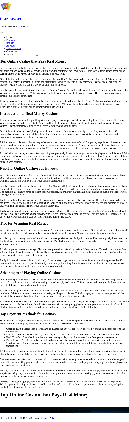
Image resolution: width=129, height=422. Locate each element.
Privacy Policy (48, 418)
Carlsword (11, 18)
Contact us (11, 51)
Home (9, 37)
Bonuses (10, 40)
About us (10, 45)
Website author (13, 48)
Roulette (10, 42)
